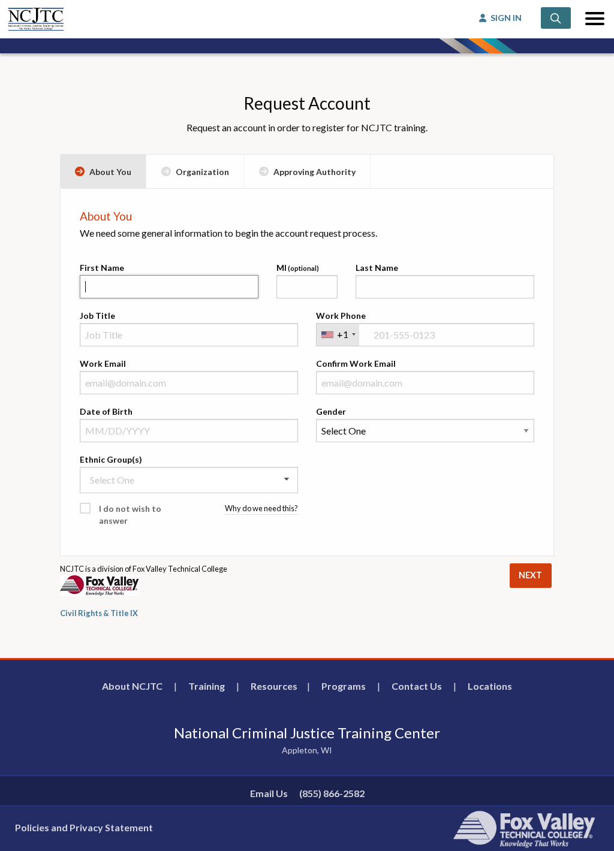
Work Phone (341, 315)
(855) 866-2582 (332, 793)
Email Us (269, 793)
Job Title (97, 315)
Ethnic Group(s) (111, 459)
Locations (490, 686)
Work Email (103, 363)
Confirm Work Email (356, 363)
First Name (102, 267)
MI (281, 267)
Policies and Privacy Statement (84, 827)
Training (206, 686)
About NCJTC (132, 686)
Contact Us (417, 686)
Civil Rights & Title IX (99, 613)
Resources (274, 686)
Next (530, 575)
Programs (343, 686)
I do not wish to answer (130, 514)
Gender (331, 411)
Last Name (377, 267)
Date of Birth (106, 411)
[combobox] (338, 335)
